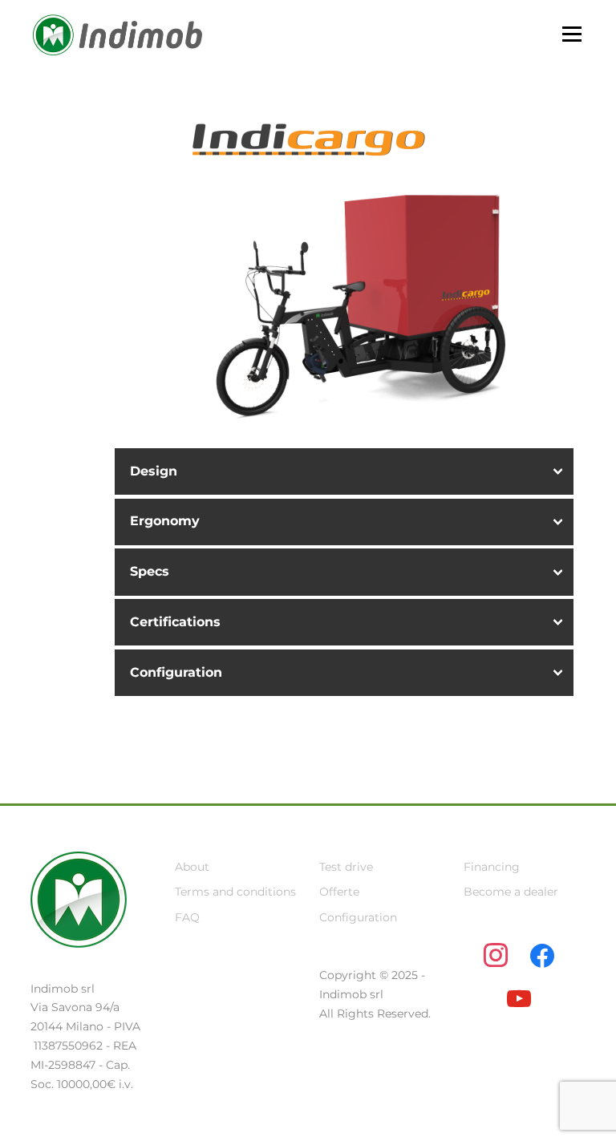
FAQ (187, 917)
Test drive (346, 867)
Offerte (339, 891)
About (192, 867)
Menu (571, 33)
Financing (492, 867)
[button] (344, 471)
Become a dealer (511, 891)
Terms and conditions (235, 891)
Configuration (358, 917)
